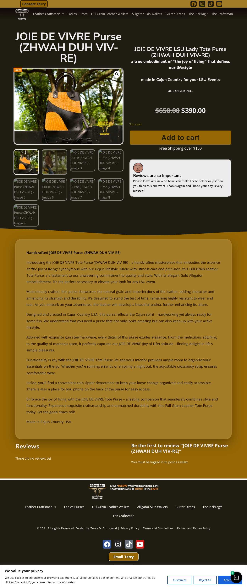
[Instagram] (202, 4)
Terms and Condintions (158, 528)
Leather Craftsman (46, 14)
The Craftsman (222, 14)
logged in (157, 462)
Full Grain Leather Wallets (109, 14)
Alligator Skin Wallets (147, 14)
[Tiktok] (211, 4)
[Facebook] (193, 4)
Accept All (230, 580)
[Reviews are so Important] (138, 168)
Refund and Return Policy (193, 528)
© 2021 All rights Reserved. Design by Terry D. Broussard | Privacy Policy (88, 528)
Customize (179, 580)
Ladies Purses (78, 14)
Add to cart (180, 138)
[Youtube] (219, 4)
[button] (116, 74)
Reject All (205, 580)
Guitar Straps (175, 14)
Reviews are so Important (157, 175)
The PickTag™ (198, 14)
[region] (123, 576)
